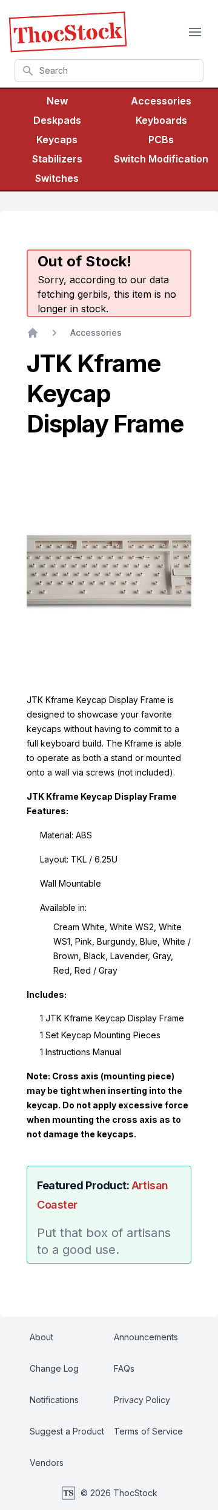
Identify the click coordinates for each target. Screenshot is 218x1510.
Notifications (54, 1400)
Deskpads (57, 120)
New (57, 101)
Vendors (47, 1462)
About (41, 1337)
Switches (57, 178)
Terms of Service (148, 1431)
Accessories (161, 101)
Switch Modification (161, 159)
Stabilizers (57, 159)
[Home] (33, 333)
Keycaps (57, 139)
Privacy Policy (142, 1400)
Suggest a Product (67, 1431)
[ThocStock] (68, 32)
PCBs (161, 139)
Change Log (54, 1368)
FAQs (124, 1368)
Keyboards (161, 120)
